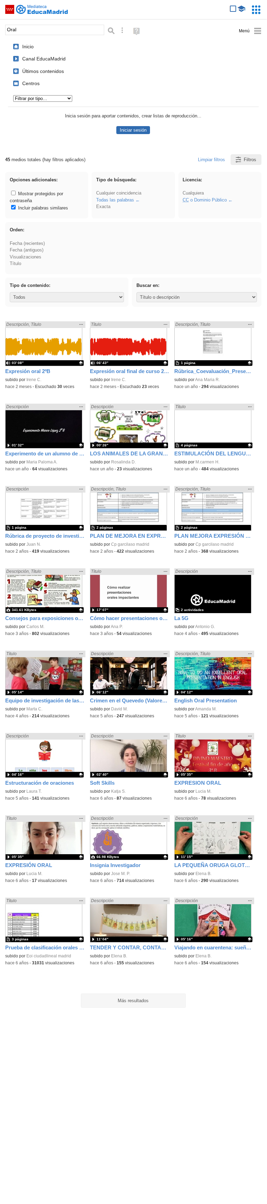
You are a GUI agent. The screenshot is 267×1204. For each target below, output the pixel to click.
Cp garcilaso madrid (130, 544)
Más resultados (133, 1000)
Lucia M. (203, 791)
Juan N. (33, 544)
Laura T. (34, 791)
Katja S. (118, 791)
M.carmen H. (207, 462)
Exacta (103, 206)
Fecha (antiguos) (26, 250)
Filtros (250, 159)
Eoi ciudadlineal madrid (48, 956)
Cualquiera (193, 193)
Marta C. (34, 709)
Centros (31, 83)
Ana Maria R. (207, 380)
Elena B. (203, 874)
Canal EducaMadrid (44, 58)
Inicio (28, 46)
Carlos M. (35, 627)
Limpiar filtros (211, 159)
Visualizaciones (25, 256)
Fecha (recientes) (27, 243)
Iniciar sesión (133, 130)
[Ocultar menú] (250, 31)
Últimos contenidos (43, 71)
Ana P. (117, 627)
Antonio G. (205, 627)
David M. (119, 709)
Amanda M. (206, 709)
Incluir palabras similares (42, 208)
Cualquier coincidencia (118, 193)
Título (15, 263)
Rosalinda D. (123, 462)
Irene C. (33, 380)
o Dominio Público (205, 200)
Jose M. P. (120, 874)
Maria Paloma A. (41, 462)
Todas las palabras (115, 200)
